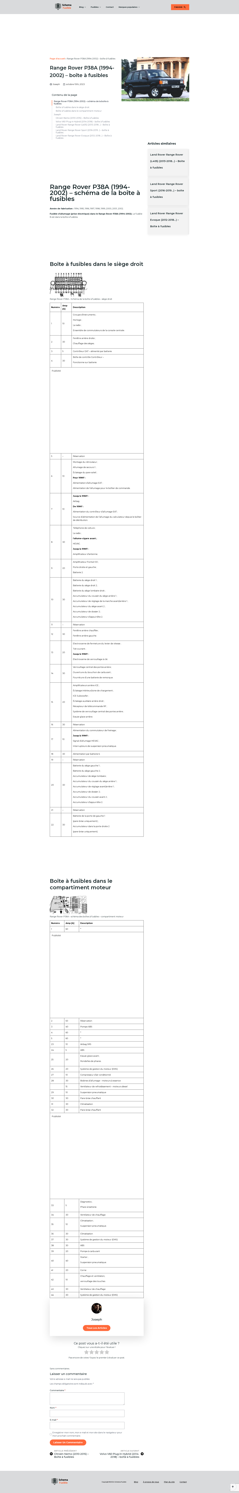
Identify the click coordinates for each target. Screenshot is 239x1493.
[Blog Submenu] (86, 7)
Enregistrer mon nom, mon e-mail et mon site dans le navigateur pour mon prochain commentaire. (87, 1434)
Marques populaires (128, 7)
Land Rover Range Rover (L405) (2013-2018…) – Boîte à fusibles (83, 126)
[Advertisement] (119, 32)
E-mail (54, 1420)
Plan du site (169, 1482)
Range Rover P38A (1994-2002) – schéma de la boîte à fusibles (81, 102)
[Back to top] (233, 1487)
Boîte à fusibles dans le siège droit (72, 107)
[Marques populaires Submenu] (139, 7)
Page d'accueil (57, 58)
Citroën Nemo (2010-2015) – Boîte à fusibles (77, 118)
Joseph (57, 114)
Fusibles (95, 7)
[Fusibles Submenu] (101, 7)
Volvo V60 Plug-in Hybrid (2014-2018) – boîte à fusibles (83, 121)
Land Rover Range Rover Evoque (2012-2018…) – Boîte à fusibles (84, 137)
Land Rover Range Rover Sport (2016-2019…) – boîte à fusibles (82, 131)
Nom (53, 1408)
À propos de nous (151, 1482)
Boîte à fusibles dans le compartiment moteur (79, 111)
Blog (81, 7)
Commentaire (57, 1390)
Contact (110, 7)
